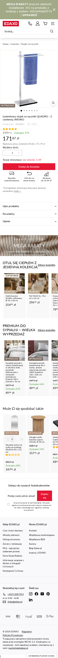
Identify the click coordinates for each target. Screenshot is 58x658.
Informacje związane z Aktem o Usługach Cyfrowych (13, 563)
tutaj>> (17, 191)
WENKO (19, 124)
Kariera (32, 544)
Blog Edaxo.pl (35, 548)
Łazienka (15, 44)
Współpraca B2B (37, 539)
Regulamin (27, 631)
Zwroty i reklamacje (12, 544)
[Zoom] (53, 103)
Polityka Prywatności (13, 635)
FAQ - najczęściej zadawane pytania (11, 550)
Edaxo (6, 44)
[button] (10, 129)
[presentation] (22, 439)
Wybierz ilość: (11, 147)
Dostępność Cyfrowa (13, 571)
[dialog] (41, 655)
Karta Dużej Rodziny (12, 555)
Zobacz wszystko (46, 265)
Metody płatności (11, 535)
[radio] (12, 439)
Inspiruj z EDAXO (37, 552)
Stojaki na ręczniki (30, 44)
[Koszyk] (45, 23)
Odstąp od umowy (11, 539)
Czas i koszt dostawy (13, 530)
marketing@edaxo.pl (18, 648)
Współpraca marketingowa (41, 535)
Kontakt (33, 530)
